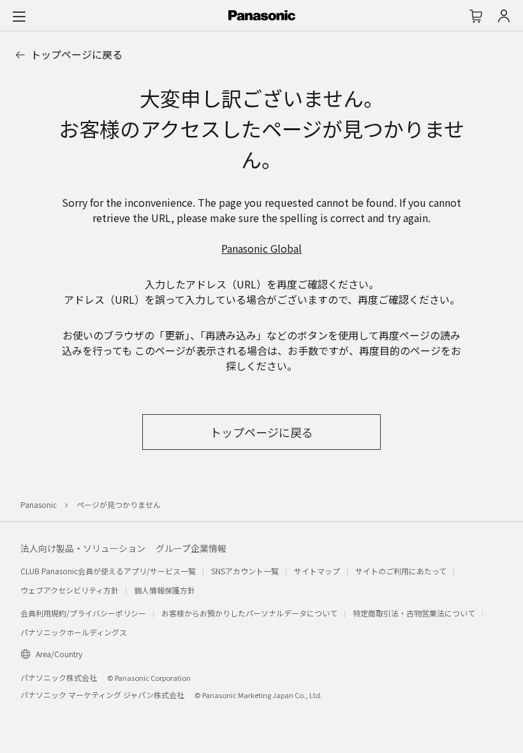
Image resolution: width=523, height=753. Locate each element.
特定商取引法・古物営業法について (414, 613)
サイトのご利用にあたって (400, 570)
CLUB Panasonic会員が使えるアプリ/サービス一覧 (108, 570)
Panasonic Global (261, 248)
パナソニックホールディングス (73, 632)
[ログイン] (504, 16)
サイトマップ (317, 570)
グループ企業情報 (191, 548)
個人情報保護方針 (164, 590)
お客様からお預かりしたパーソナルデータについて (249, 613)
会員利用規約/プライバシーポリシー (83, 613)
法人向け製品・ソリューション (82, 548)
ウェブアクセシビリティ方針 (69, 590)
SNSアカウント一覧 (245, 570)
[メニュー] (19, 16)
